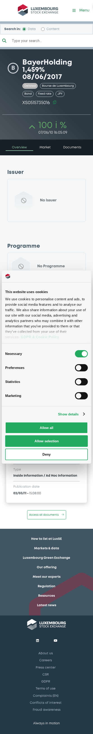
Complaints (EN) (45, 695)
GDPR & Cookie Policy (40, 337)
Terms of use (46, 688)
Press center (46, 667)
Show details (68, 414)
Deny (46, 454)
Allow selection (47, 441)
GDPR (45, 681)
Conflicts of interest (46, 702)
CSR (45, 674)
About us (45, 653)
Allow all (46, 428)
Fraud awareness (46, 709)
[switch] (81, 367)
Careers (45, 660)
